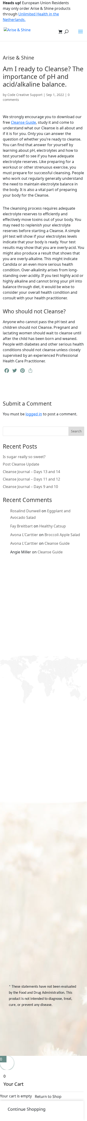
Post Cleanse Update (21, 464)
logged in (34, 414)
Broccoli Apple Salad (62, 534)
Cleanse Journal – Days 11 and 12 (31, 479)
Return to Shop (48, 1096)
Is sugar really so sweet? (24, 456)
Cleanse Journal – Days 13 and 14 (31, 471)
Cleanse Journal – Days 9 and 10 (30, 486)
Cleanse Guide (23, 122)
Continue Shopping (26, 1109)
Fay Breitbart (21, 526)
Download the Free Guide (40, 695)
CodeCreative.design (62, 1036)
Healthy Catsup (52, 526)
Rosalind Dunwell (25, 510)
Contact (22, 916)
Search (76, 431)
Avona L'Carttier (24, 534)
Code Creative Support (24, 94)
